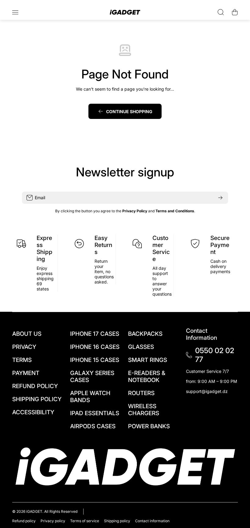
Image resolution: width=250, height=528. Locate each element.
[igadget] (125, 12)
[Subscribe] (220, 198)
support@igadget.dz (207, 391)
